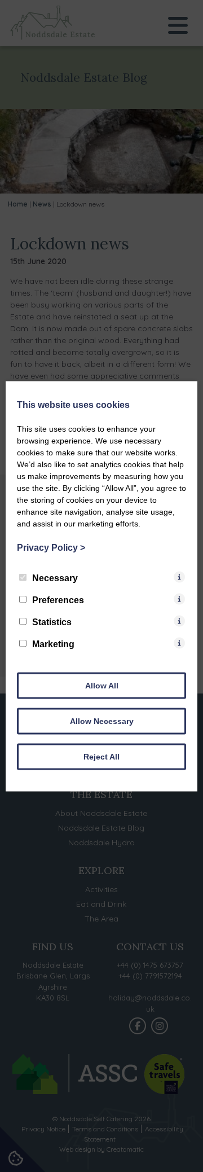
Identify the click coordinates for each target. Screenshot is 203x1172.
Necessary (55, 577)
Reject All (101, 756)
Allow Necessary (102, 720)
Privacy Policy (51, 547)
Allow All (101, 685)
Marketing (53, 643)
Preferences (58, 599)
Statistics (52, 621)
